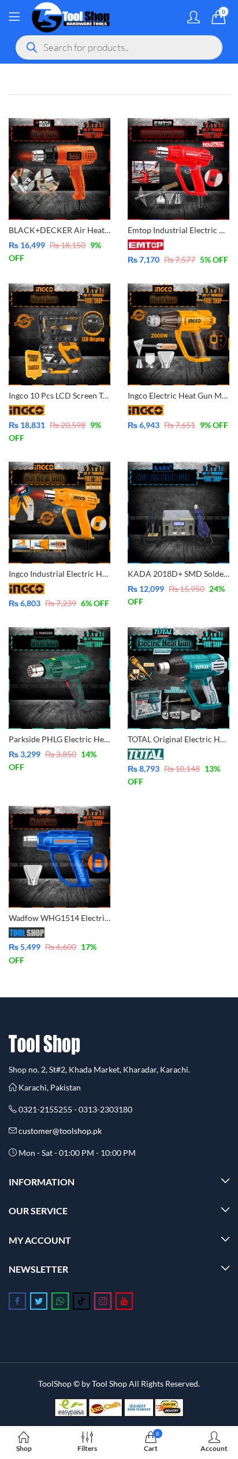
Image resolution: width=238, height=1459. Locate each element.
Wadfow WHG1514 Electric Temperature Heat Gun (100, 918)
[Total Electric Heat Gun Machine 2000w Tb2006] (178, 677)
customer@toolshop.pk (60, 1131)
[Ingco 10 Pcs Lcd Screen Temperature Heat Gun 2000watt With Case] (59, 333)
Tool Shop (109, 1383)
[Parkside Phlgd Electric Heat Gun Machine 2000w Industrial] (59, 677)
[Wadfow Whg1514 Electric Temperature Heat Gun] (59, 855)
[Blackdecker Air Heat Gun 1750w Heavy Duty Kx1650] (59, 168)
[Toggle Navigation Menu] (14, 17)
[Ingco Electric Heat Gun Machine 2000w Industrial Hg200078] (178, 333)
